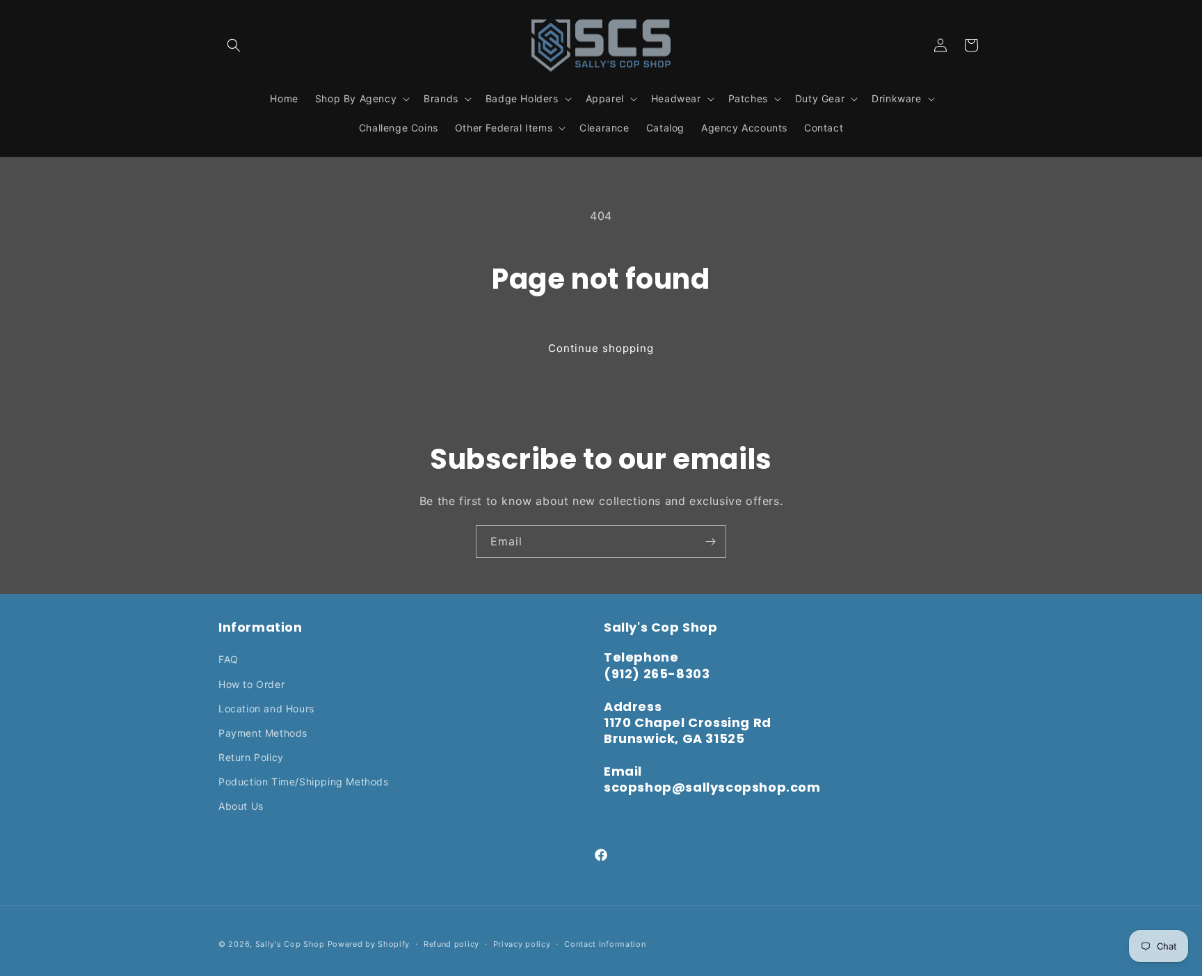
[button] (233, 45)
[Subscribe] (710, 541)
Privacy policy (522, 944)
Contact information (605, 944)
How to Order (251, 684)
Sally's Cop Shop (290, 944)
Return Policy (251, 757)
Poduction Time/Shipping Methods (303, 781)
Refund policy (451, 944)
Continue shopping (601, 348)
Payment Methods (262, 733)
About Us (241, 806)
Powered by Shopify (369, 944)
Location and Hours (266, 708)
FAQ (228, 659)
